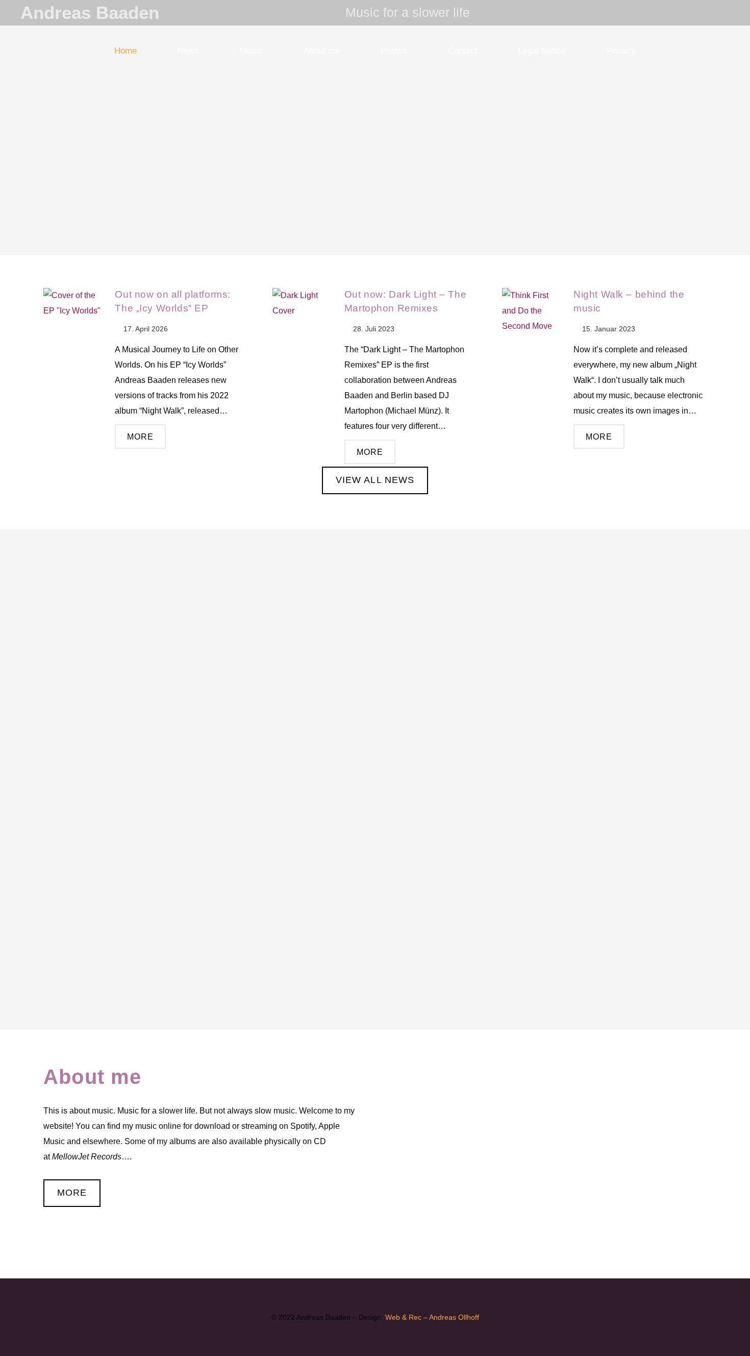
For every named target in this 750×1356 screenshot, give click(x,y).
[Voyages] (625, 779)
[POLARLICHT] (375, 946)
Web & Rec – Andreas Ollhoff (432, 1317)
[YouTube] (702, 13)
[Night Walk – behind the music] (532, 318)
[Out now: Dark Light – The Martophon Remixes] (303, 318)
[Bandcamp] (665, 13)
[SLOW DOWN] (625, 946)
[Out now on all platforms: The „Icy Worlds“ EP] (74, 318)
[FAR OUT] (125, 946)
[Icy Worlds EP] (125, 612)
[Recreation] (125, 779)
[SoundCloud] (683, 13)
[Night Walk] (625, 612)
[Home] (375, 779)
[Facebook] (720, 13)
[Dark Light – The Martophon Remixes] (375, 612)
